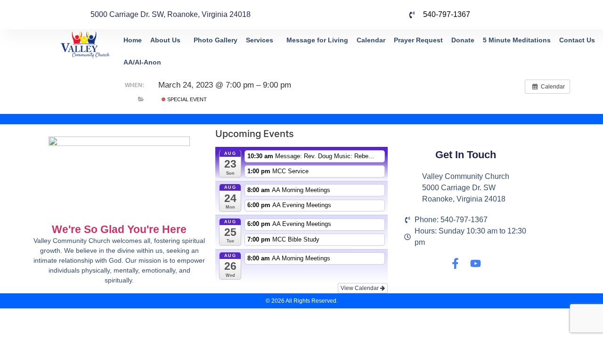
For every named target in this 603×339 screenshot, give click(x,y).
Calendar (371, 40)
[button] (167, 40)
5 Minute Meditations (517, 40)
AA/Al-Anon (142, 62)
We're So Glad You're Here (119, 229)
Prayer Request (418, 40)
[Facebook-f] (455, 263)
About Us (165, 40)
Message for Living (317, 40)
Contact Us (577, 40)
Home (132, 40)
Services (259, 40)
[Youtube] (475, 263)
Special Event (186, 99)
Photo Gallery (215, 40)
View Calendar (360, 288)
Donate (462, 40)
